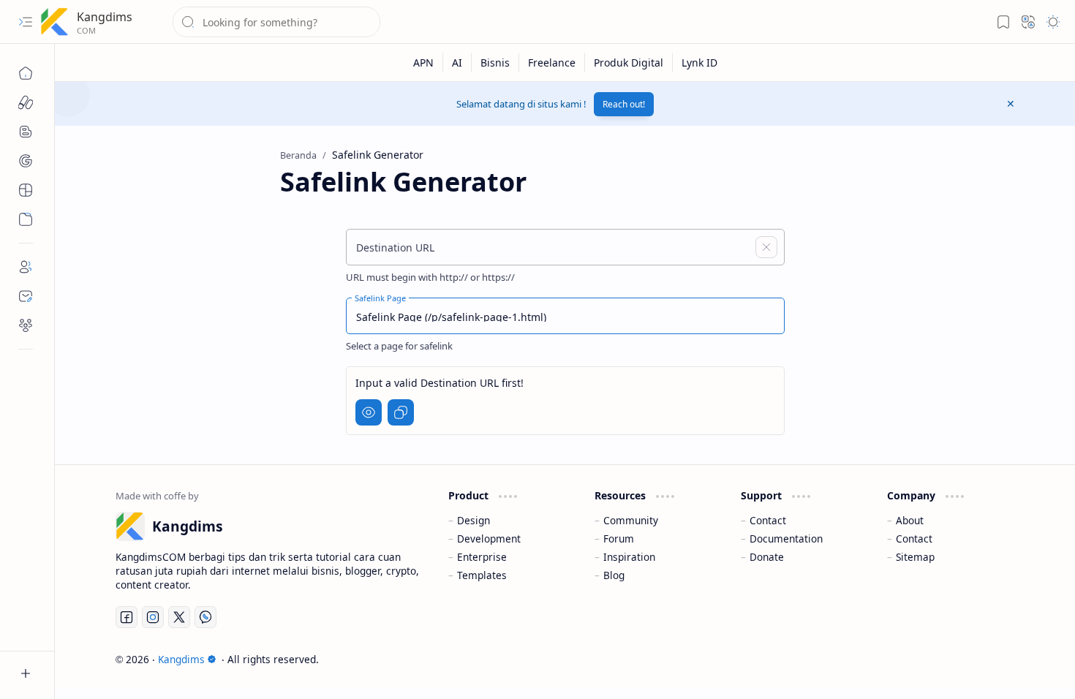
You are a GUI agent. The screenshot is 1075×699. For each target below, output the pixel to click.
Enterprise (482, 557)
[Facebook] (126, 617)
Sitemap (915, 557)
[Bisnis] (495, 62)
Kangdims (104, 17)
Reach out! (624, 104)
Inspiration (629, 557)
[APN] (423, 62)
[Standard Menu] (25, 102)
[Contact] (25, 296)
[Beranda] (25, 73)
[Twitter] (179, 617)
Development (489, 538)
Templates (482, 575)
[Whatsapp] (205, 617)
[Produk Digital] (629, 62)
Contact (768, 520)
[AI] (457, 62)
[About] (25, 267)
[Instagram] (153, 617)
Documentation (786, 538)
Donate (767, 557)
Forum (618, 538)
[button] (26, 22)
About (910, 520)
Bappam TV (988, 659)
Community (630, 520)
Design (473, 520)
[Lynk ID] (699, 62)
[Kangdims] (54, 22)
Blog (614, 575)
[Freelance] (552, 62)
